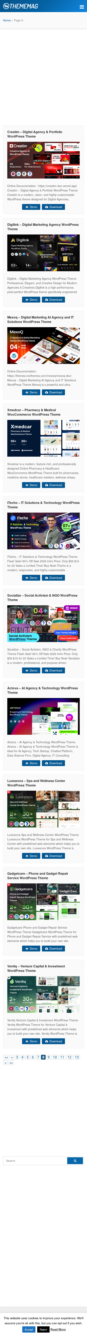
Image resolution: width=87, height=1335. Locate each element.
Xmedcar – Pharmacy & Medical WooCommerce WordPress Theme (33, 412)
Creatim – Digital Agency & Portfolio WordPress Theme (34, 134)
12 (69, 1057)
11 (62, 1057)
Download (55, 207)
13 (77, 1057)
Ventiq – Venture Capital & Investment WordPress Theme (36, 968)
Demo (33, 207)
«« (6, 1057)
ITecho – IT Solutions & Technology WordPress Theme (43, 504)
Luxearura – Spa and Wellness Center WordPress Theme (36, 782)
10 (55, 1057)
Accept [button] (29, 1329)
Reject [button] (43, 1329)
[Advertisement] (43, 76)
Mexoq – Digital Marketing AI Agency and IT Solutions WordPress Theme (40, 319)
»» (11, 1063)
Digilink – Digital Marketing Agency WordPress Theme (43, 226)
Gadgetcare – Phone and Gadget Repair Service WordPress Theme (37, 875)
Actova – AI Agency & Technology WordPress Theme (42, 690)
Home (7, 20)
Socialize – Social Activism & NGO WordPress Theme (42, 597)
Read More (58, 1329)
